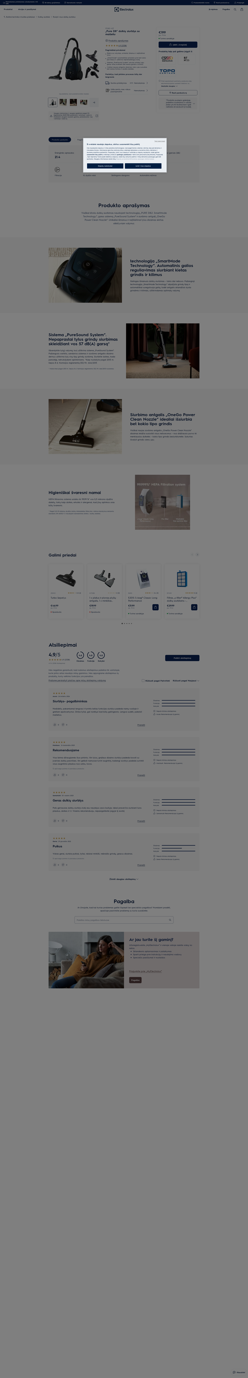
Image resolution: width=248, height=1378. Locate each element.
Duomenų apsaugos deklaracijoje (142, 159)
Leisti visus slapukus (143, 166)
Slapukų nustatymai (105, 166)
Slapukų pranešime (122, 159)
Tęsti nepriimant (159, 141)
